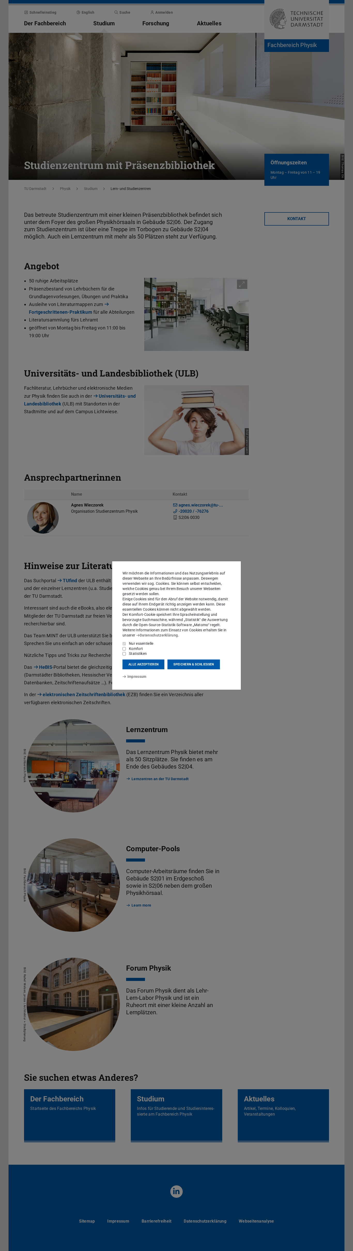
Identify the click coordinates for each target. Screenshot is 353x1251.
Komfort (136, 649)
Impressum (136, 676)
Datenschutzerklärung (159, 635)
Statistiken (138, 653)
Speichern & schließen (193, 664)
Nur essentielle (141, 643)
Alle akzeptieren (143, 664)
